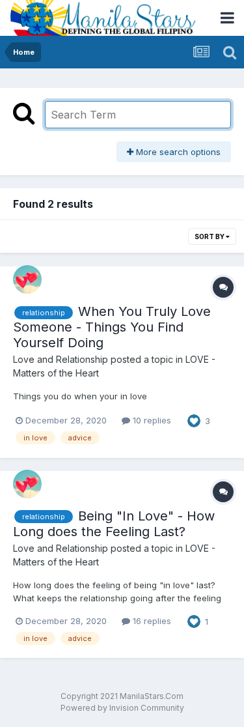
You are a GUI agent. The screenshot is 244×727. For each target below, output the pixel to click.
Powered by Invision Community (122, 708)
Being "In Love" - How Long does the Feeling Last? (114, 523)
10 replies (150, 420)
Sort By (210, 236)
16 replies (150, 621)
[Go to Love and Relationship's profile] (27, 279)
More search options (177, 152)
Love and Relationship (60, 359)
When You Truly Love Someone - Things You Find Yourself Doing (112, 327)
